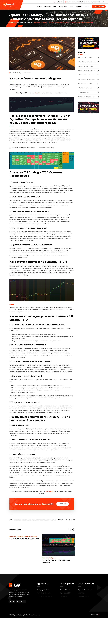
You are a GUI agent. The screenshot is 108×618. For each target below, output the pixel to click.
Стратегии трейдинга (85, 88)
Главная (39, 6)
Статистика (98, 6)
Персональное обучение (44, 596)
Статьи (86, 6)
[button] (70, 529)
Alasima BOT (81, 593)
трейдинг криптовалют (49, 519)
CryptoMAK (59, 2)
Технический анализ (85, 92)
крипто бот (17, 519)
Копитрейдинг (63, 6)
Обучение (78, 6)
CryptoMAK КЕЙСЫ (65, 593)
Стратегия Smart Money (85, 590)
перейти (37, 93)
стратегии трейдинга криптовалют (32, 519)
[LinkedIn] (69, 520)
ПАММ (71, 6)
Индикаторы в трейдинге (86, 70)
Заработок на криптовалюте (87, 62)
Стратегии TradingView (25, 73)
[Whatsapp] (72, 520)
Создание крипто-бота (43, 593)
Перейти (61, 504)
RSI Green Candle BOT (84, 596)
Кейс (54, 6)
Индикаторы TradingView (16, 536)
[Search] (103, 2)
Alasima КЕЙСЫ (64, 590)
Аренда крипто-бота (43, 590)
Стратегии (47, 6)
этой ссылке (49, 491)
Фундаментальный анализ (87, 96)
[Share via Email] (74, 520)
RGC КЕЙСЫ (63, 596)
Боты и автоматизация (86, 57)
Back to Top (94, 614)
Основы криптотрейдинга (87, 79)
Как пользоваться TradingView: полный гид (24, 539)
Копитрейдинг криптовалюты (88, 75)
